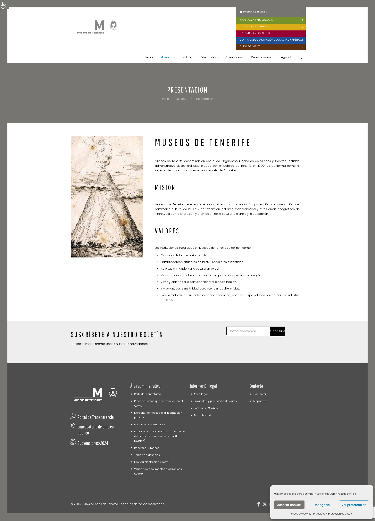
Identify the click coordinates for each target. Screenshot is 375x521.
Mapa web (260, 401)
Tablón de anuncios (147, 455)
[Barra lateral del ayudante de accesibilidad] (4, 4)
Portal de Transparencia (96, 417)
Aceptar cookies (289, 505)
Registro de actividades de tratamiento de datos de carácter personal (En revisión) (159, 436)
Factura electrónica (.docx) (151, 462)
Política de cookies (300, 513)
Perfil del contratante (147, 394)
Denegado (322, 505)
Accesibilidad (202, 415)
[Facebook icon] (258, 505)
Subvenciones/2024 (93, 443)
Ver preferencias (354, 505)
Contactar (259, 394)
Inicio (165, 99)
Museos (181, 99)
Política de (206, 408)
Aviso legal (201, 394)
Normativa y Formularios (149, 424)
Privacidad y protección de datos (332, 513)
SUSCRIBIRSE (277, 331)
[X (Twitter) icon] (264, 505)
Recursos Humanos (146, 448)
